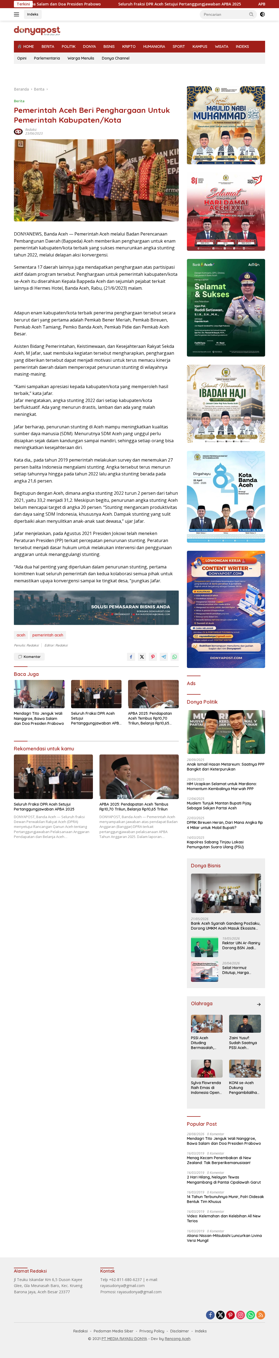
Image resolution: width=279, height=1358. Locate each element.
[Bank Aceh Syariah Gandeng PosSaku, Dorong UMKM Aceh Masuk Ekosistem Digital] (226, 893)
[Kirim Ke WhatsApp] (175, 657)
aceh (21, 635)
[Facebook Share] (131, 657)
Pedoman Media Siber (114, 1331)
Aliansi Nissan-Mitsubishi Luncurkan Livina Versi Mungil (224, 1238)
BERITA (48, 46)
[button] (251, 14)
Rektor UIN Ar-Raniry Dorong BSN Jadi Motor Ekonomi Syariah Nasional (241, 945)
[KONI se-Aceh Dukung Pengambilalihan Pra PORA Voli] (245, 1069)
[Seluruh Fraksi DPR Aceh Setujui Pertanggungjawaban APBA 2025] (96, 694)
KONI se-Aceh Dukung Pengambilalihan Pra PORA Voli (244, 1087)
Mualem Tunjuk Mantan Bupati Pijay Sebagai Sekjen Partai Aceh (219, 806)
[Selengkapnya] (259, 1004)
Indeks (32, 14)
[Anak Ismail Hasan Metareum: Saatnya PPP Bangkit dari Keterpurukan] (226, 732)
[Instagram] (240, 1315)
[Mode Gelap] (262, 14)
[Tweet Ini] (142, 657)
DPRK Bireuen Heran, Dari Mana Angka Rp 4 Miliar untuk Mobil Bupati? (225, 825)
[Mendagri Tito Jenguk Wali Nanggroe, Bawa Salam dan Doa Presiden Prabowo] (39, 694)
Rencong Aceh (177, 1338)
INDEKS (242, 46)
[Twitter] (220, 1315)
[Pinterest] (230, 1315)
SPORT (179, 46)
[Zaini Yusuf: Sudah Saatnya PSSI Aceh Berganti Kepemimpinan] (245, 1024)
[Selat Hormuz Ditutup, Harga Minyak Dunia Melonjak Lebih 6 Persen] (204, 971)
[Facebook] (210, 1315)
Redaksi (31, 129)
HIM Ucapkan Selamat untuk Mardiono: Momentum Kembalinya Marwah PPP (222, 786)
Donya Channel (115, 58)
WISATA (221, 46)
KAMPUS (200, 46)
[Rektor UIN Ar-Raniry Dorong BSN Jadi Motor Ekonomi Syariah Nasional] (204, 947)
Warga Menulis (81, 58)
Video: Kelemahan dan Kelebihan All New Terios (224, 1218)
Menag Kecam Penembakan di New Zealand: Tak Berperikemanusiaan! (219, 1160)
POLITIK (68, 46)
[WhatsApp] (250, 1315)
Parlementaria (47, 58)
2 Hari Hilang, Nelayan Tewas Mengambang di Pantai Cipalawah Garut (224, 1179)
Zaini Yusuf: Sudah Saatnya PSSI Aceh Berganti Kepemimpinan (243, 1042)
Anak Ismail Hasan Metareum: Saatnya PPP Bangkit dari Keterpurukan (226, 767)
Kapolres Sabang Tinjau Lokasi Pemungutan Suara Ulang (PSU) (215, 844)
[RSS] (260, 1315)
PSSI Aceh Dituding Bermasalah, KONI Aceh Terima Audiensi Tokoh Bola (205, 1042)
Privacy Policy (152, 1331)
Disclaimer (179, 1331)
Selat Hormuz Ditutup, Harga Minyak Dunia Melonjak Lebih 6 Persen (237, 970)
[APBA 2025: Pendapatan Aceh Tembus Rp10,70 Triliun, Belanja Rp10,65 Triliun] (153, 694)
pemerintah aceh (47, 635)
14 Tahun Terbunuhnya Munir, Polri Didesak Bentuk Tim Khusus (225, 1199)
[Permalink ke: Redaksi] (18, 131)
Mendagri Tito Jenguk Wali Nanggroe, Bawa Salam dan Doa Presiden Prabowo (39, 718)
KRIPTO (129, 46)
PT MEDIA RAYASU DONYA (124, 1338)
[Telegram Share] (164, 657)
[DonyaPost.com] (37, 30)
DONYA (89, 46)
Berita (19, 100)
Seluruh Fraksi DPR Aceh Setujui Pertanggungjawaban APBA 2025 (135, 4)
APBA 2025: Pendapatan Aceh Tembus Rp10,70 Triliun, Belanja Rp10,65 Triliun (150, 718)
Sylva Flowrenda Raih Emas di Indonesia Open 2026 (206, 1087)
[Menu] (17, 14)
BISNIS (109, 46)
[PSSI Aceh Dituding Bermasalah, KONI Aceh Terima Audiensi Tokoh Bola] (207, 1024)
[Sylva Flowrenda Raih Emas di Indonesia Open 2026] (207, 1069)
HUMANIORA (154, 46)
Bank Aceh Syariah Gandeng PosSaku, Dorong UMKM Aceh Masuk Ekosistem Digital (225, 926)
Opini (21, 58)
